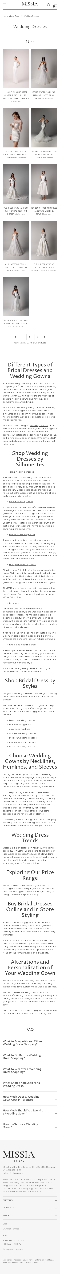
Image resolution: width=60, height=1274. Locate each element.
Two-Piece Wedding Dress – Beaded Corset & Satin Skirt (16, 323)
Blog (5, 1223)
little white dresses (26, 860)
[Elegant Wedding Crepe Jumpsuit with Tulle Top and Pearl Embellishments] (16, 68)
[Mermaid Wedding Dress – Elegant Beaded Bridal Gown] (44, 68)
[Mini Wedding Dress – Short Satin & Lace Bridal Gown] (16, 127)
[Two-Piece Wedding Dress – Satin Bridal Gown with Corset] (16, 184)
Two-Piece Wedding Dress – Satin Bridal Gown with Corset (16, 211)
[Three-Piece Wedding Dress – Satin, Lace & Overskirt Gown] (44, 240)
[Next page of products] (44, 337)
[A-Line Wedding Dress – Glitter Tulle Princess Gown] (16, 240)
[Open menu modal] (4, 5)
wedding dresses (39, 425)
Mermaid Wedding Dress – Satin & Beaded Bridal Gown (44, 155)
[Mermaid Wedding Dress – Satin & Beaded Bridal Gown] (44, 127)
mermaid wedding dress (22, 534)
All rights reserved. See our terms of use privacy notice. (24, 1262)
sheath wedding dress (21, 501)
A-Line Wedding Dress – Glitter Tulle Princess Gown (16, 267)
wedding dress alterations (34, 992)
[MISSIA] (30, 4)
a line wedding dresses (21, 471)
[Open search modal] (48, 5)
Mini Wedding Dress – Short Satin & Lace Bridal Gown (15, 155)
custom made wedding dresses (39, 986)
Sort (32, 41)
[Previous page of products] (15, 337)
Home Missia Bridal (11, 16)
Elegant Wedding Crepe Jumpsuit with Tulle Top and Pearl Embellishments (16, 95)
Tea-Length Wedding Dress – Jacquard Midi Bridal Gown (44, 211)
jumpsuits (14, 603)
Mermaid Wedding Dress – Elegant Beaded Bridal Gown (44, 95)
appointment (13, 1249)
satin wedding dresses (42, 857)
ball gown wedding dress (22, 564)
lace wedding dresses (14, 854)
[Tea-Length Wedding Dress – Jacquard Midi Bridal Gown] (44, 184)
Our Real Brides (11, 1228)
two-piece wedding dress (22, 644)
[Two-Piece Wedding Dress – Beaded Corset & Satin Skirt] (16, 296)
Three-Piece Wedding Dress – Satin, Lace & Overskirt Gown (42, 267)
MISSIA (50, 1260)
